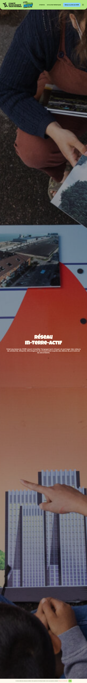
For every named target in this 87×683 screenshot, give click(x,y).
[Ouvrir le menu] (83, 5)
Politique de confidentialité (62, 680)
